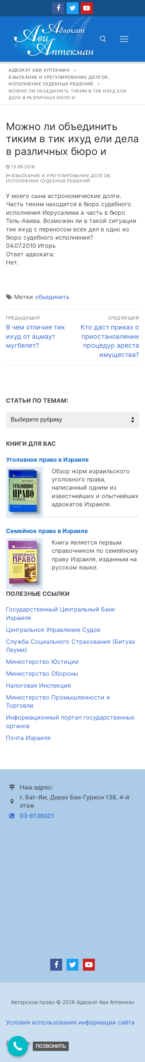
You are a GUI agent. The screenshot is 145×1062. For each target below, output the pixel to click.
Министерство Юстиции (42, 661)
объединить (52, 297)
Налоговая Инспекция (38, 685)
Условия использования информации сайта (70, 1022)
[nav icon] (124, 39)
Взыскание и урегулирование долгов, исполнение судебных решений (58, 178)
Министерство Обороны (42, 673)
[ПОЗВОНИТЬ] (17, 1046)
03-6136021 (37, 815)
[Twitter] (72, 8)
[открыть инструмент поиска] (103, 39)
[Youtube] (87, 8)
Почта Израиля (28, 737)
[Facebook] (58, 8)
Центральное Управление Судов (53, 629)
